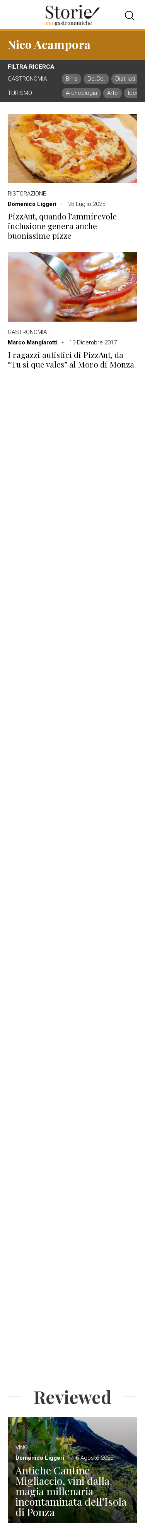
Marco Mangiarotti (33, 342)
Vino (21, 1447)
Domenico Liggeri (32, 204)
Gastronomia (27, 332)
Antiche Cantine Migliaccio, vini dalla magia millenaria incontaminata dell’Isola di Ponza (70, 1491)
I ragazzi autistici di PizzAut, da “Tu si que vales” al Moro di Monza (71, 359)
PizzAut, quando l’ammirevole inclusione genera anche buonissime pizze (62, 226)
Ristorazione (27, 193)
